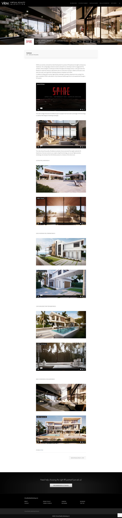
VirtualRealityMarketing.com (31, 498)
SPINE (41, 450)
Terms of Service (47, 503)
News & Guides (94, 3)
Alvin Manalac (75, 457)
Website (87, 41)
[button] (120, 3)
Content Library (83, 3)
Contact (26, 503)
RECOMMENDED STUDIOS (61, 485)
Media (80, 41)
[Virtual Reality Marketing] (13, 3)
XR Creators (73, 3)
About (26, 501)
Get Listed (113, 3)
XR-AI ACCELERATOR (104, 3)
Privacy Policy (47, 501)
